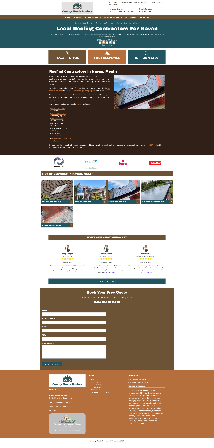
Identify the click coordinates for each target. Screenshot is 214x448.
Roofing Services (92, 17)
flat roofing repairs (73, 91)
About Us (78, 17)
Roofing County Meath (139, 382)
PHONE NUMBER (49, 319)
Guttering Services (112, 17)
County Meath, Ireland (105, 23)
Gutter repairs (57, 118)
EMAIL (44, 327)
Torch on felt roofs (58, 113)
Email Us (52, 410)
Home (67, 17)
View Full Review (110, 272)
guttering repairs (89, 91)
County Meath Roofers (84, 23)
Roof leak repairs (58, 108)
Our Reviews (130, 17)
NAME (45, 310)
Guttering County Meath (140, 380)
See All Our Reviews (107, 281)
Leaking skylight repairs (61, 138)
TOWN (44, 335)
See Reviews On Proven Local (67, 431)
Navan (80, 104)
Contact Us (144, 17)
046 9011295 (113, 5)
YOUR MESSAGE (49, 343)
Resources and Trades (100, 392)
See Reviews (107, 45)
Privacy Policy (96, 385)
